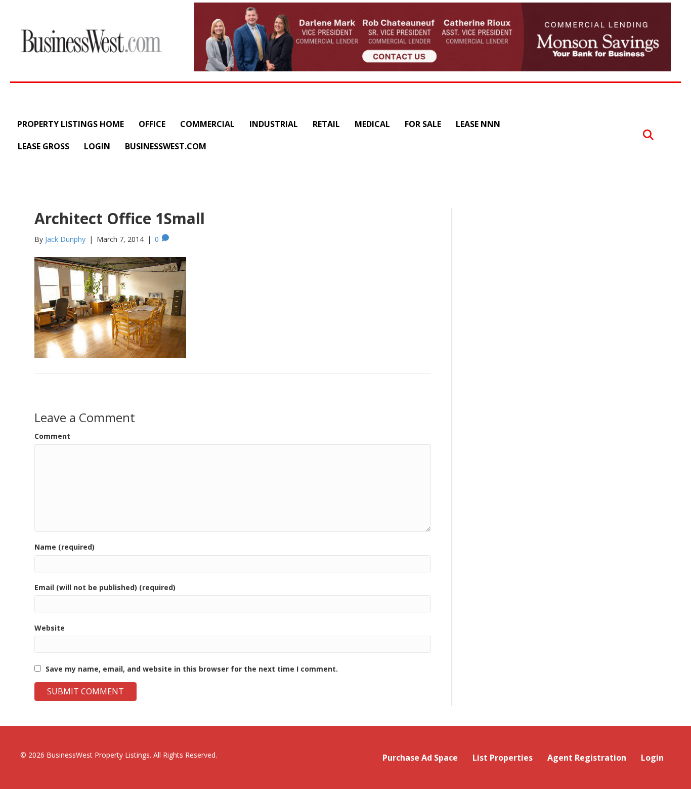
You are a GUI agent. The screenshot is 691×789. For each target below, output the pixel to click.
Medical (372, 124)
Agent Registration (586, 757)
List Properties (502, 757)
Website (49, 628)
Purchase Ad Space (420, 757)
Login (97, 146)
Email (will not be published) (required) (105, 587)
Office (152, 124)
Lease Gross (43, 146)
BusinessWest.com (165, 146)
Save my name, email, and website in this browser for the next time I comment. (192, 669)
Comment (52, 436)
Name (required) (64, 547)
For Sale (423, 124)
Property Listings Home (70, 124)
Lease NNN (478, 124)
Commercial (207, 124)
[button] (648, 135)
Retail (326, 124)
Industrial (273, 124)
